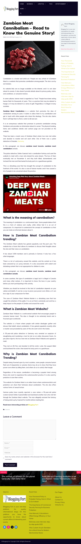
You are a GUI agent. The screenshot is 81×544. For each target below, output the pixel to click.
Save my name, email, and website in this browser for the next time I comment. (28, 458)
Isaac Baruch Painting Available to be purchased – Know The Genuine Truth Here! (59, 478)
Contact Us (59, 500)
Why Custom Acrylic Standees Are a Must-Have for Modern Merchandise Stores (68, 107)
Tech (50, 4)
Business (30, 4)
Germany (21, 141)
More (22, 8)
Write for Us (59, 505)
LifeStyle (41, 4)
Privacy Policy (60, 502)
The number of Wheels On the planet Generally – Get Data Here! (18, 477)
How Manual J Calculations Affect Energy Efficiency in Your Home (40, 515)
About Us (58, 497)
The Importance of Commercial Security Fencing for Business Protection (40, 507)
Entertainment (61, 4)
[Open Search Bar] (21, 13)
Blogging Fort (33, 405)
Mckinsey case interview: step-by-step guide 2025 (67, 96)
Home (22, 4)
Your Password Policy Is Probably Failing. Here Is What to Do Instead (40, 499)
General (7, 409)
